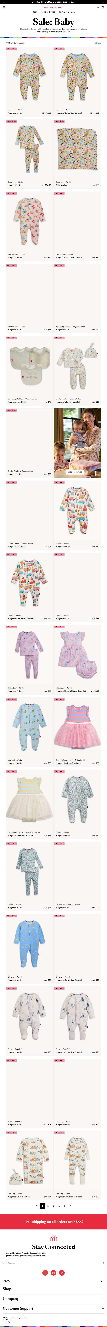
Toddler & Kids (48, 12)
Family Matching (67, 12)
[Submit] (101, 1263)
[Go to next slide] (103, 2)
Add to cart (29, 103)
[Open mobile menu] (4, 7)
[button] (102, 7)
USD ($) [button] (6, 1281)
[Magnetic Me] (53, 7)
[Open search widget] (97, 7)
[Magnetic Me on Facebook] (45, 1273)
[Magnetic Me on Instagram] (53, 1273)
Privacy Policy (6, 1322)
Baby (34, 12)
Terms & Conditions (8, 1320)
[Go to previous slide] (4, 2)
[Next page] (70, 1206)
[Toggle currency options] (101, 1281)
